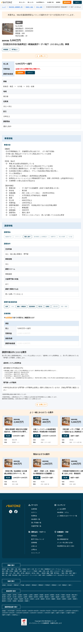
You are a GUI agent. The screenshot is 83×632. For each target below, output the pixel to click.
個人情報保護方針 (63, 539)
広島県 (32, 599)
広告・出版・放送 (48, 571)
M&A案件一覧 (50, 2)
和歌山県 (9, 599)
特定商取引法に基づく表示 (65, 546)
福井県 (20, 597)
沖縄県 (26, 601)
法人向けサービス (63, 575)
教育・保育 (42, 575)
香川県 (48, 599)
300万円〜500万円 (33, 610)
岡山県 (26, 599)
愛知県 (47, 597)
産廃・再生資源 (13, 575)
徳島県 (42, 599)
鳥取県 (16, 599)
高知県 (59, 599)
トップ (4, 7)
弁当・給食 (39, 7)
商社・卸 (4, 575)
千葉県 (63, 594)
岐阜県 (36, 597)
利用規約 (60, 536)
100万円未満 (10, 610)
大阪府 (68, 597)
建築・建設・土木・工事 (8, 573)
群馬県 (52, 594)
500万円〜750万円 (45, 610)
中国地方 (47, 585)
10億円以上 (15, 614)
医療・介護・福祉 (16, 569)
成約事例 (58, 2)
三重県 (52, 597)
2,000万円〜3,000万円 (8, 612)
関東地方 (16, 585)
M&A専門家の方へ (40, 2)
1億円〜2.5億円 (60, 612)
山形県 (30, 594)
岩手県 (14, 594)
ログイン (34, 512)
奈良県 (4, 599)
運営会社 (34, 536)
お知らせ (34, 546)
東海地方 (34, 585)
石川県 (14, 597)
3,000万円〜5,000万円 (22, 612)
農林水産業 (69, 571)
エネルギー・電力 (59, 571)
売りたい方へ (22, 2)
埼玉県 (57, 594)
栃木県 (47, 594)
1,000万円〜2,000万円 (71, 610)
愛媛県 (53, 599)
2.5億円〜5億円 (70, 612)
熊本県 (4, 601)
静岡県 (41, 597)
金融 (40, 571)
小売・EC (34, 569)
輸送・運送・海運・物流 (68, 573)
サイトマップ (35, 553)
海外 (70, 585)
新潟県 (4, 597)
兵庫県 (73, 597)
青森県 (9, 594)
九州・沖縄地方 (62, 585)
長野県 (30, 597)
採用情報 (34, 542)
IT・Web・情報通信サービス (46, 569)
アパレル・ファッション (62, 569)
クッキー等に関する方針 (65, 542)
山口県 (37, 599)
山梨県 (25, 597)
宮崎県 (14, 601)
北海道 (4, 585)
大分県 (9, 601)
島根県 (21, 599)
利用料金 (34, 516)
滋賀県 (57, 597)
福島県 (36, 594)
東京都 (68, 594)
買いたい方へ (31, 2)
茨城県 (41, 594)
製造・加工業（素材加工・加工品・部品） (28, 573)
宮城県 (20, 594)
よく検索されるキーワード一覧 (67, 516)
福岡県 (64, 599)
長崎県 (75, 599)
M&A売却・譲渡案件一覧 (15, 7)
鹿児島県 (20, 601)
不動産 (35, 571)
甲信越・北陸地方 (25, 585)
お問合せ (34, 549)
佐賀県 (69, 599)
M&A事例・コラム (63, 512)
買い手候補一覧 (36, 522)
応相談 (4, 610)
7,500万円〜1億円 (49, 612)
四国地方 (54, 585)
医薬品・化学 (26, 569)
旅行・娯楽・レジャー (26, 571)
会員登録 (8, 317)
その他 (71, 575)
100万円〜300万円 (21, 610)
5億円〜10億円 (6, 614)
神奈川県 (74, 594)
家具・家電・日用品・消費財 (10, 571)
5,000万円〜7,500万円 (36, 612)
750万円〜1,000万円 (58, 610)
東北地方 (9, 585)
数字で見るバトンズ (37, 539)
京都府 (63, 597)
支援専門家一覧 (36, 526)
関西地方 (41, 585)
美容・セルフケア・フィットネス (28, 575)
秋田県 (25, 594)
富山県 (9, 597)
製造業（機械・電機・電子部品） (51, 573)
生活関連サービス (51, 575)
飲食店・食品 (29, 7)
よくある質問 (61, 509)
